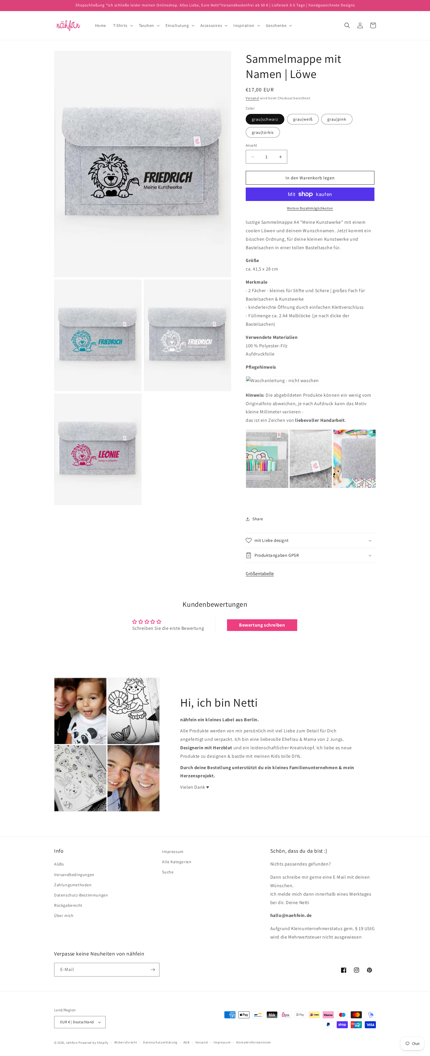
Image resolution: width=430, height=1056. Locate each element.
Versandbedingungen (74, 874)
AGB (186, 1042)
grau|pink (336, 119)
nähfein (72, 1043)
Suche (167, 872)
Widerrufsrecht (125, 1042)
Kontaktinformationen (253, 1042)
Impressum (172, 851)
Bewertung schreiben (262, 625)
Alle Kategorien (176, 861)
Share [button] (257, 518)
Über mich (63, 915)
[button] (122, 25)
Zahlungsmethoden (73, 884)
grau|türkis (263, 132)
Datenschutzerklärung (160, 1042)
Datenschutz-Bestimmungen (81, 895)
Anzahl (251, 145)
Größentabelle (260, 574)
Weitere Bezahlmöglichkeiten (310, 208)
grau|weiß (303, 119)
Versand (252, 98)
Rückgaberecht (68, 905)
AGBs (59, 864)
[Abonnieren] (152, 970)
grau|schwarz (265, 119)
